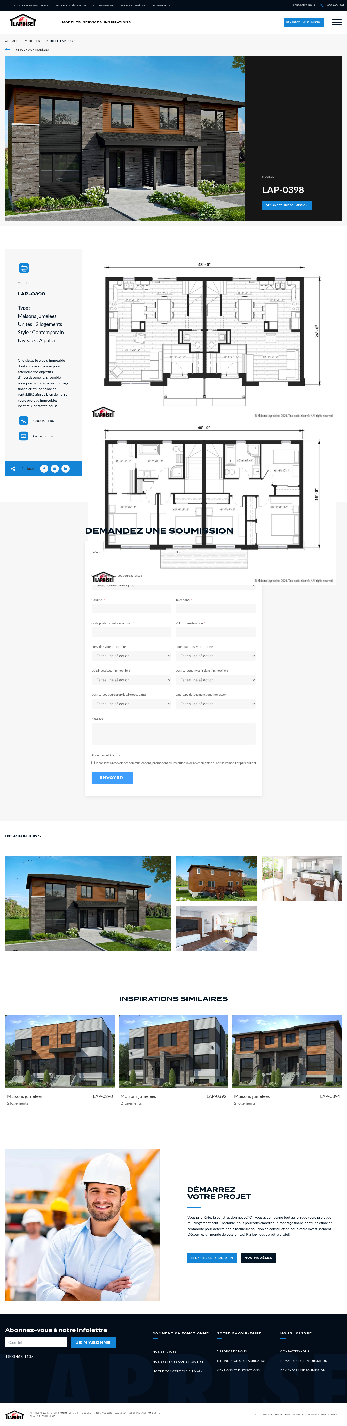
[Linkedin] (65, 469)
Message (97, 718)
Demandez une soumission (302, 1370)
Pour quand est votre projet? (194, 647)
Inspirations (117, 22)
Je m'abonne (93, 1342)
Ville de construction (189, 623)
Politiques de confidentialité (273, 1414)
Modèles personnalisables (32, 5)
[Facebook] (44, 469)
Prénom (96, 552)
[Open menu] (336, 22)
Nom (179, 552)
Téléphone (183, 600)
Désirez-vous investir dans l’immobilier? (202, 670)
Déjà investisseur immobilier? (110, 670)
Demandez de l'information (303, 1360)
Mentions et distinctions (238, 1370)
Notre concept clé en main (178, 1371)
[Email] (55, 469)
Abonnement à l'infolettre (108, 755)
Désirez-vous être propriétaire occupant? (118, 695)
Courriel (97, 600)
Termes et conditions (306, 1414)
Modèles (71, 22)
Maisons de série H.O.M (71, 5)
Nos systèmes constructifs (178, 1361)
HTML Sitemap (329, 1414)
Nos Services (164, 1351)
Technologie (161, 5)
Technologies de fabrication (242, 1360)
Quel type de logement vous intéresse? (201, 695)
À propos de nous (232, 1351)
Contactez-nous (294, 1351)
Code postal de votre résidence (112, 623)
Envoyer (111, 778)
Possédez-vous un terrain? (108, 647)
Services (92, 22)
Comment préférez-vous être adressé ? (117, 575)
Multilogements (104, 5)
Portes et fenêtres (134, 5)
